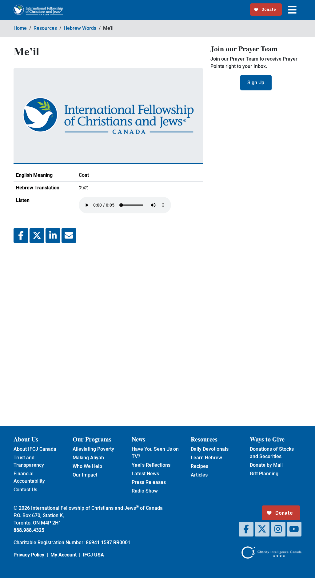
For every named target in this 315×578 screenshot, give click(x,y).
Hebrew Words (80, 28)
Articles (199, 475)
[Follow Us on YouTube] (294, 529)
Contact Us (25, 490)
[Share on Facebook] (21, 235)
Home (20, 28)
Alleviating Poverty (93, 449)
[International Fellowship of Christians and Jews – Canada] (38, 10)
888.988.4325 (29, 530)
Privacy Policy (29, 555)
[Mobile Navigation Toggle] (292, 10)
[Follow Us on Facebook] (246, 529)
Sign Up (255, 82)
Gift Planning (264, 474)
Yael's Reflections (151, 465)
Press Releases (149, 482)
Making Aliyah (88, 458)
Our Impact (85, 475)
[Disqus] (108, 329)
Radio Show (145, 491)
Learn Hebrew (206, 458)
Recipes (199, 466)
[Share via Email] (69, 235)
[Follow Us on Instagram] (278, 529)
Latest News (145, 474)
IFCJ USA (93, 555)
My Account (63, 555)
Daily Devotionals (210, 449)
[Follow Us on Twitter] (262, 529)
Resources (45, 28)
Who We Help (87, 466)
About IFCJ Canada (35, 449)
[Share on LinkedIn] (53, 235)
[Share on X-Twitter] (37, 235)
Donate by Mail (266, 465)
